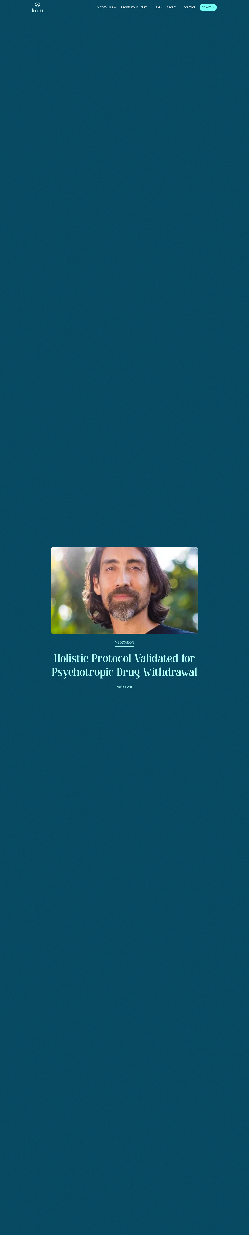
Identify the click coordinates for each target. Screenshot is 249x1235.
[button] (106, 7)
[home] (37, 7)
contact (189, 7)
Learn (159, 7)
